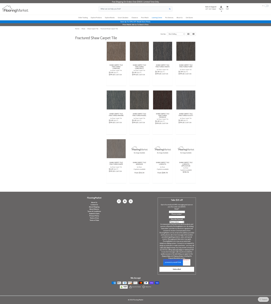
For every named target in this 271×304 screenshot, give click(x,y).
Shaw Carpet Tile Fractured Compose (116, 66)
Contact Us (94, 205)
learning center (157, 18)
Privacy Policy (94, 216)
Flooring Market (138, 300)
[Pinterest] (124, 201)
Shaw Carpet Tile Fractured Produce (162, 115)
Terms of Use (94, 218)
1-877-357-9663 (165, 247)
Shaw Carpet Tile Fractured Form (185, 66)
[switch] (265, 5)
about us (180, 18)
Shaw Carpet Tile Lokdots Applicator (185, 164)
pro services (169, 18)
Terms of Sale (94, 220)
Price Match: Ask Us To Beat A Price (135, 25)
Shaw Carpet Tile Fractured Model (139, 114)
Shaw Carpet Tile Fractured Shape (116, 163)
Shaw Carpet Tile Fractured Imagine (116, 114)
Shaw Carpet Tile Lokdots (162, 163)
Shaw (83, 29)
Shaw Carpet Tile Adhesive (139, 163)
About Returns (94, 209)
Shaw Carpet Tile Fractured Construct (139, 66)
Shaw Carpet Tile (92, 29)
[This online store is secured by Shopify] (124, 287)
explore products (96, 18)
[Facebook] (118, 201)
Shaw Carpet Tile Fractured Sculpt (186, 114)
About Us (94, 202)
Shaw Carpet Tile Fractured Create (163, 66)
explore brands (110, 18)
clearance (134, 18)
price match (145, 18)
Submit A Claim (94, 213)
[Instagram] (130, 201)
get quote (189, 18)
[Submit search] (169, 8)
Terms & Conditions (94, 211)
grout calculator (123, 18)
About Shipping (94, 207)
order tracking (83, 18)
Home (77, 29)
